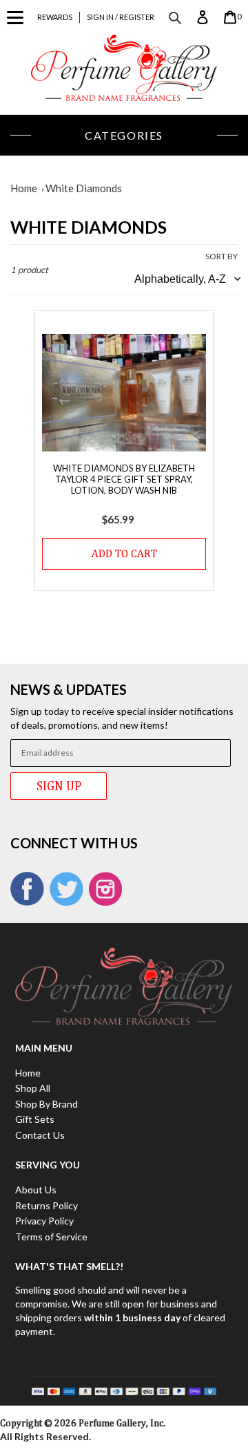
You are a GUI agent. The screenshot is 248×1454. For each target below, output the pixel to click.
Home (23, 188)
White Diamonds (83, 188)
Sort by (221, 256)
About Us (35, 1189)
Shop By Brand (46, 1104)
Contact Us (40, 1135)
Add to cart (124, 553)
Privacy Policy (44, 1221)
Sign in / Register (120, 16)
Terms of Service (51, 1236)
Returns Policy (46, 1205)
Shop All (32, 1088)
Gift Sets (34, 1119)
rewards (54, 16)
